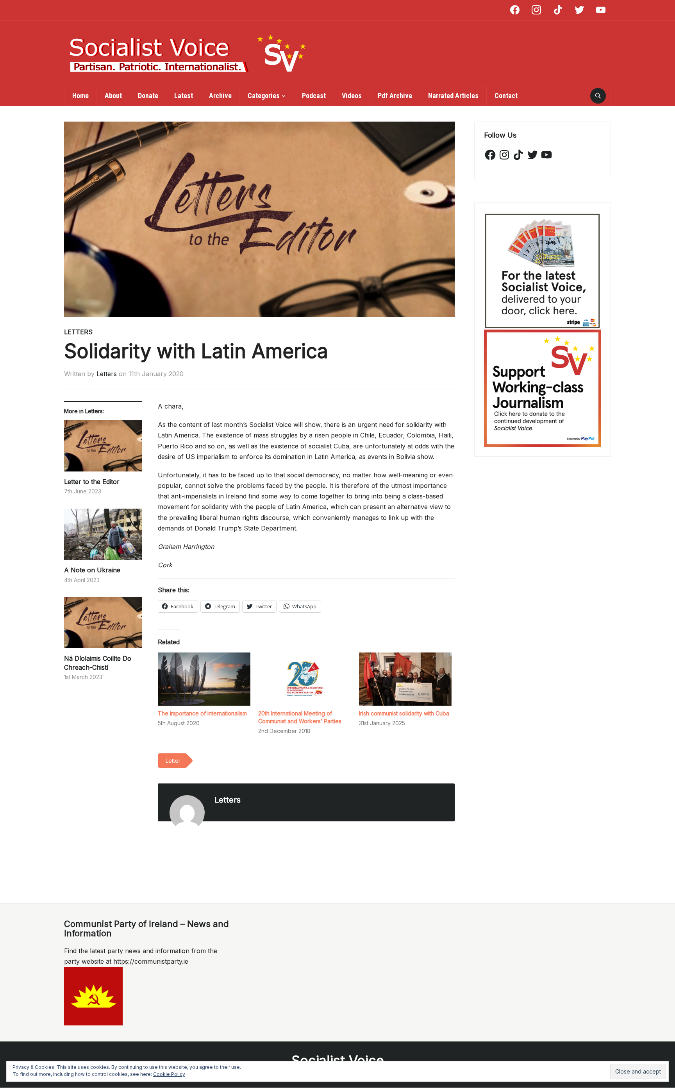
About (113, 95)
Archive (220, 95)
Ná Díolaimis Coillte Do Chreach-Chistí (97, 662)
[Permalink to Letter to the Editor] (103, 448)
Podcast (314, 95)
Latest (183, 95)
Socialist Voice (337, 1060)
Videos (352, 95)
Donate (148, 95)
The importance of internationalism (202, 713)
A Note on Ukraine (92, 570)
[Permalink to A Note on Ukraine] (103, 537)
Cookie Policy (169, 1074)
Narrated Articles (453, 95)
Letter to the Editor (92, 482)
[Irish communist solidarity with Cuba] (405, 679)
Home (80, 95)
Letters (78, 332)
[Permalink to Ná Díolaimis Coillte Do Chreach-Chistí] (103, 625)
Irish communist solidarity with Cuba (404, 713)
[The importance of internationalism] (204, 679)
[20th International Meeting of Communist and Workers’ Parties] (304, 679)
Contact (506, 95)
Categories (264, 95)
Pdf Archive (395, 95)
